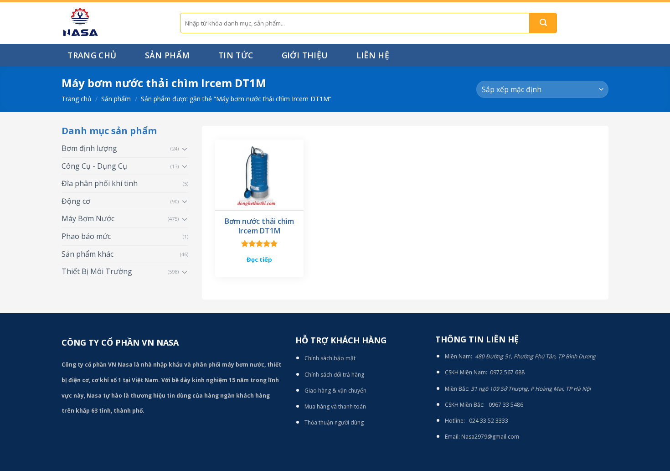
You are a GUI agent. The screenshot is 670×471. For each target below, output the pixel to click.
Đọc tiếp (259, 259)
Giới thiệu (305, 55)
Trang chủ (91, 55)
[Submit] (543, 23)
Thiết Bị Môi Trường (97, 271)
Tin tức (235, 55)
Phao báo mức (86, 236)
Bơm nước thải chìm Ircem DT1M (259, 226)
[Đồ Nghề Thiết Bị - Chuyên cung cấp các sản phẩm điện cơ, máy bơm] (114, 23)
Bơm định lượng (89, 148)
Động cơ (76, 201)
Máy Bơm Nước (88, 218)
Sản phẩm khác (87, 254)
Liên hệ (372, 55)
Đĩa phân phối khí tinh (100, 183)
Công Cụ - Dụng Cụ (94, 166)
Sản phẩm (167, 55)
